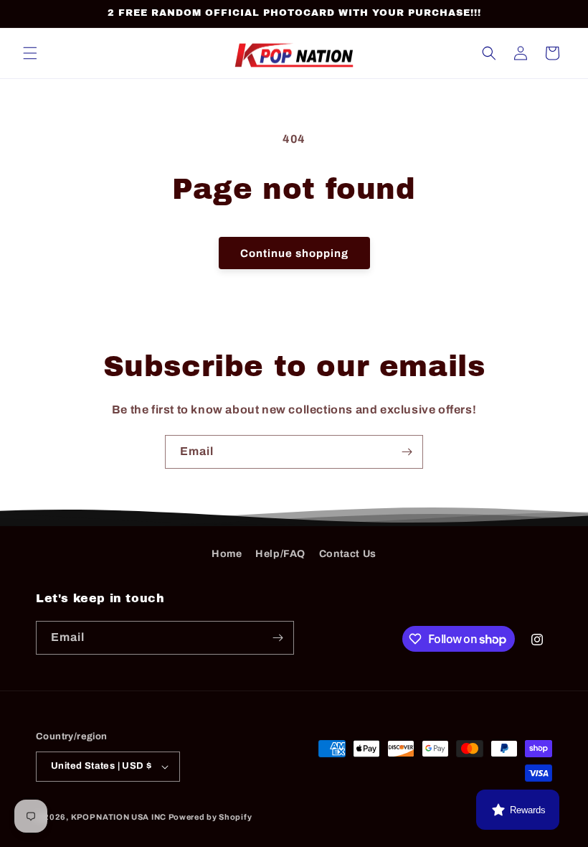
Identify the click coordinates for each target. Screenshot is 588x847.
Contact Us (347, 553)
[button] (30, 53)
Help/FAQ (280, 553)
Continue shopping (294, 253)
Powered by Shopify (210, 817)
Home (227, 553)
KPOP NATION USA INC (118, 817)
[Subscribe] (406, 452)
